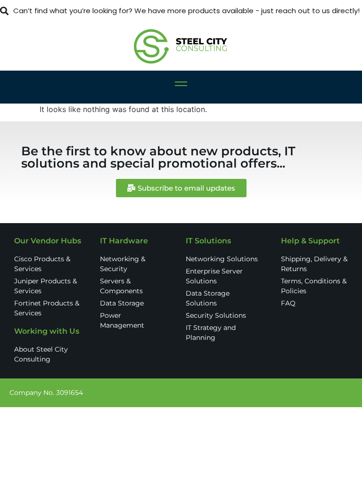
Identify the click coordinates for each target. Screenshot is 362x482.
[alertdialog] (181, 11)
